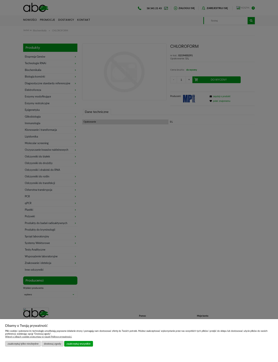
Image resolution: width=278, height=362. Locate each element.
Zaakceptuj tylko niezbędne (23, 343)
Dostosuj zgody (52, 343)
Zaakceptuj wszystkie (78, 343)
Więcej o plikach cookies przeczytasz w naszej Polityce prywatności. (38, 337)
